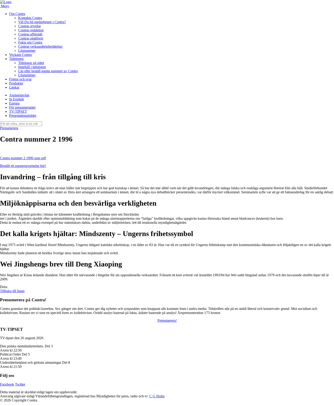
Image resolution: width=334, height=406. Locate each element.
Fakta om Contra (30, 42)
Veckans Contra (20, 55)
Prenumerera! (167, 320)
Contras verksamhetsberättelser (40, 46)
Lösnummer (26, 50)
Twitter (20, 384)
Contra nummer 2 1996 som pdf (23, 158)
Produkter (16, 83)
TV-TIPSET (18, 111)
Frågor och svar (20, 79)
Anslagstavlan (19, 95)
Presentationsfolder (22, 115)
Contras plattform (30, 38)
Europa (14, 103)
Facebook (7, 384)
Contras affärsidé (30, 34)
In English (16, 99)
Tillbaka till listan (12, 291)
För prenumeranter (22, 107)
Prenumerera (9, 128)
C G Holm (157, 396)
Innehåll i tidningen (32, 67)
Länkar (14, 87)
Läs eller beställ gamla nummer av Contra (48, 71)
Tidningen (16, 59)
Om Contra (17, 14)
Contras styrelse (29, 26)
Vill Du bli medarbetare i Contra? (42, 22)
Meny (5, 6)
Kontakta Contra (30, 18)
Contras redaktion (31, 30)
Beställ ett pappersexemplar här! (23, 166)
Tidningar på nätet (31, 63)
